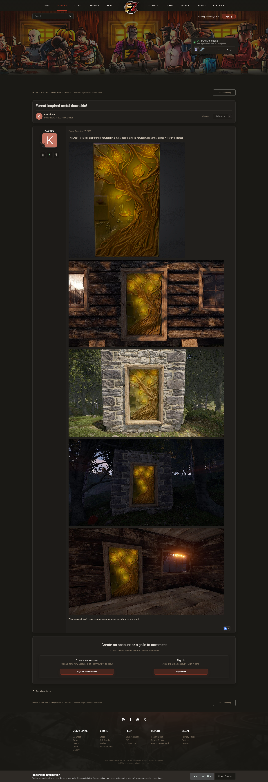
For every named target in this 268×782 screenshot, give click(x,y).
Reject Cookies (225, 776)
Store (102, 737)
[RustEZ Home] (132, 7)
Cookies (186, 743)
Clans (75, 746)
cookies (49, 778)
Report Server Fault (160, 743)
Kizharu (51, 114)
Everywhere (60, 16)
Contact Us (130, 743)
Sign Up (229, 16)
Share (206, 116)
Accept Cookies (203, 776)
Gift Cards (105, 740)
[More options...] (228, 131)
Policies (185, 740)
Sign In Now (181, 671)
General (69, 117)
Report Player (157, 740)
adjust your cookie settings (111, 778)
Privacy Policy (188, 737)
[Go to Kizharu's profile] (39, 116)
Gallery (76, 750)
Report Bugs (157, 737)
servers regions (226, 50)
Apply (75, 740)
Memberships (106, 746)
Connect (77, 737)
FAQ (127, 740)
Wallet (103, 743)
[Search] (70, 16)
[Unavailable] (127, 199)
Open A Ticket (132, 737)
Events (76, 743)
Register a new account (87, 671)
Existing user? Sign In (208, 16)
